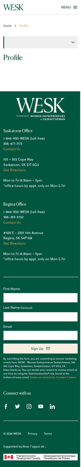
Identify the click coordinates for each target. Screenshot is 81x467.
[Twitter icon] (17, 407)
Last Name (11, 308)
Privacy (32, 434)
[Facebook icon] (5, 407)
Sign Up (37, 348)
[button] (66, 7)
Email (7, 326)
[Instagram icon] (29, 407)
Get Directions (14, 170)
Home (7, 26)
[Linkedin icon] (52, 407)
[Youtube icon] (40, 407)
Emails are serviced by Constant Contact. (53, 377)
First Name (11, 288)
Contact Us (12, 149)
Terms (48, 434)
